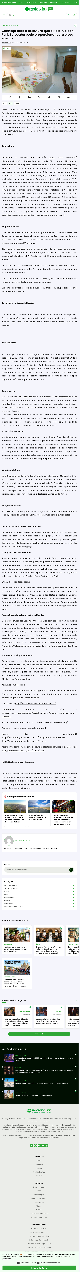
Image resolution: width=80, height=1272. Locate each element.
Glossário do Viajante (48, 2)
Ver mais (39, 1034)
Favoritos (66, 2)
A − (10, 103)
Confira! (53, 848)
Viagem (7, 891)
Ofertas (39, 1176)
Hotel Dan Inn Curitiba (39, 1228)
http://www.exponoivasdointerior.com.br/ (35, 703)
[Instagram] (35, 1148)
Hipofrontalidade (10, 161)
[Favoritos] (68, 15)
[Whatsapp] (46, 1148)
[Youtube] (43, 1148)
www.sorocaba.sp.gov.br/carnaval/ (30, 728)
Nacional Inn (6, 43)
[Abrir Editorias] (11, 15)
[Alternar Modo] (17, 103)
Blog (21, 2)
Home (39, 1161)
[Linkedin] (39, 1148)
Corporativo (8, 904)
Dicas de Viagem (10, 885)
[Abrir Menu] (4, 15)
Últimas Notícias (9, 2)
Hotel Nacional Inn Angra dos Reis (39, 1244)
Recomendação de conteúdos (50, 1263)
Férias (6, 894)
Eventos (7, 900)
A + (4, 103)
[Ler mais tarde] (29, 928)
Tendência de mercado (11, 26)
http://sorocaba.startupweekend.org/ (49, 722)
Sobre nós (39, 1164)
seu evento (8, 134)
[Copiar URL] (68, 97)
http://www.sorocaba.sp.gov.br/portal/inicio (23, 750)
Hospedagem (9, 897)
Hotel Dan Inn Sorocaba (39, 1232)
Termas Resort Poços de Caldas (39, 1247)
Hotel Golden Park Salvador (39, 1240)
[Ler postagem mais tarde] (75, 25)
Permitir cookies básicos (28, 1263)
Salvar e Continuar (39, 1268)
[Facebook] (31, 1148)
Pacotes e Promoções (39, 1217)
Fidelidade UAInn (39, 1172)
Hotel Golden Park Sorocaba (39, 131)
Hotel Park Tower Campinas (39, 1236)
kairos (51, 157)
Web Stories (31, 2)
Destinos (39, 1168)
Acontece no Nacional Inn (13, 907)
